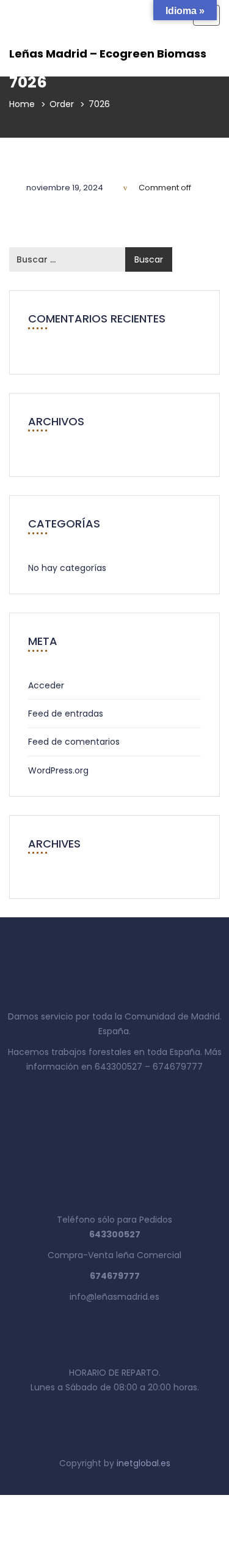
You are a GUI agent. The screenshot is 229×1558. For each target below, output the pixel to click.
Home (22, 104)
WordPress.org (58, 770)
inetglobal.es (143, 1463)
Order (61, 104)
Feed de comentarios (74, 742)
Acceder (46, 685)
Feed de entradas (65, 713)
